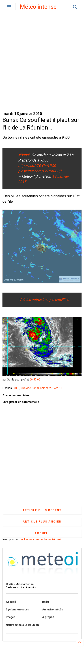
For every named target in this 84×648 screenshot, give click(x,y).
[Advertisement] (42, 62)
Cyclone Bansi (30, 388)
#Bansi (23, 155)
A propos (48, 617)
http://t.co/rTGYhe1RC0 (37, 166)
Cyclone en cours (17, 609)
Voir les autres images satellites (43, 299)
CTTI (16, 388)
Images (10, 617)
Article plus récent (42, 510)
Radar (45, 601)
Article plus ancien (42, 521)
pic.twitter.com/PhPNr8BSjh (40, 171)
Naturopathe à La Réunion (22, 625)
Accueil (42, 533)
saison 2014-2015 (51, 388)
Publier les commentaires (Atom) (40, 539)
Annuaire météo (52, 609)
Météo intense (38, 6)
